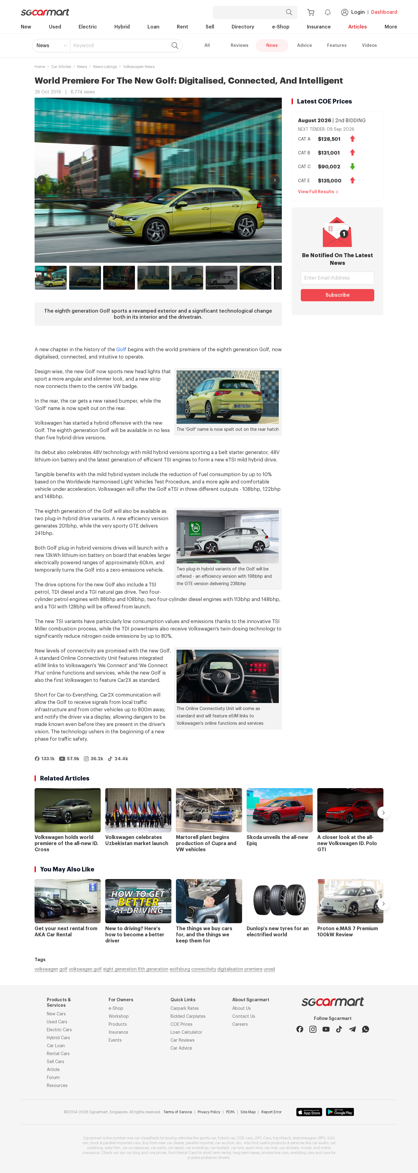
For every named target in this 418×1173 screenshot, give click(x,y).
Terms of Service (177, 1112)
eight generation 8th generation (135, 969)
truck (94, 1143)
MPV (321, 1138)
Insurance (319, 26)
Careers (240, 1024)
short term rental (217, 1153)
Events (115, 1040)
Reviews (239, 45)
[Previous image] (41, 180)
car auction (224, 1143)
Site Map (248, 1112)
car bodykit (219, 1148)
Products (118, 1024)
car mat (271, 1148)
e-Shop (280, 26)
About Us (241, 1008)
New (26, 26)
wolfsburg (180, 969)
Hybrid (122, 26)
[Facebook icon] (299, 1029)
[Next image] (275, 180)
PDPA (230, 1112)
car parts (158, 1148)
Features (337, 45)
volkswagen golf (85, 969)
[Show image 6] (221, 278)
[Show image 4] (153, 278)
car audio (320, 1143)
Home (40, 67)
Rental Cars (58, 1054)
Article (53, 1070)
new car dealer (171, 1143)
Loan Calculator (186, 1032)
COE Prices (181, 1024)
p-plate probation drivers (209, 1158)
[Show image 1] (51, 278)
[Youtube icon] (326, 1029)
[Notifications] (327, 12)
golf (63, 969)
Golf (121, 349)
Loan (153, 26)
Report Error (271, 1112)
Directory (243, 26)
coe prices (157, 1153)
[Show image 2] (85, 278)
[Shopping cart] (310, 12)
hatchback (282, 1138)
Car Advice (181, 1048)
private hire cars (275, 1153)
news (82, 67)
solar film (112, 1148)
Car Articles (61, 67)
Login (358, 12)
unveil (269, 969)
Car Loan (56, 1046)
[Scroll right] (278, 278)
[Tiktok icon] (339, 1029)
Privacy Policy (209, 1112)
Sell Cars (55, 1062)
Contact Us (243, 1016)
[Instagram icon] (312, 1029)
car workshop (196, 1148)
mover (306, 1148)
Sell (210, 26)
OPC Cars (263, 1138)
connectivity (203, 969)
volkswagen (46, 969)
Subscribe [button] (338, 295)
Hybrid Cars (58, 1038)
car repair (176, 1148)
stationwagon (304, 1138)
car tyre (237, 1148)
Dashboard (384, 12)
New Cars (56, 1014)
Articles (357, 26)
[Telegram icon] (352, 1029)
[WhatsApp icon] (365, 1029)
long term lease (246, 1153)
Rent (182, 26)
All (207, 45)
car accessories (135, 1148)
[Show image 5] (187, 278)
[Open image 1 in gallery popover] (158, 180)
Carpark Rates (184, 1008)
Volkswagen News (139, 67)
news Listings (105, 67)
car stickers (289, 1148)
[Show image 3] (119, 278)
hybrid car (226, 1138)
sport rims (254, 1148)
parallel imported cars (121, 1143)
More (391, 26)
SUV (330, 1138)
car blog (133, 1153)
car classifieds (146, 1138)
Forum (53, 1078)
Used (55, 26)
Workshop (119, 1016)
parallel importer (199, 1143)
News (42, 45)
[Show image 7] (255, 278)
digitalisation (230, 969)
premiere (253, 969)
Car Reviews (182, 1040)
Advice (304, 45)
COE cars (245, 1138)
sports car (208, 1138)
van (85, 1143)
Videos (369, 45)
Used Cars (57, 1022)
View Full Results (316, 192)
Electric (88, 26)
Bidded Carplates (188, 1016)
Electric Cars (59, 1030)
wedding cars (302, 1153)
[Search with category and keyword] (289, 12)
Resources (57, 1086)
